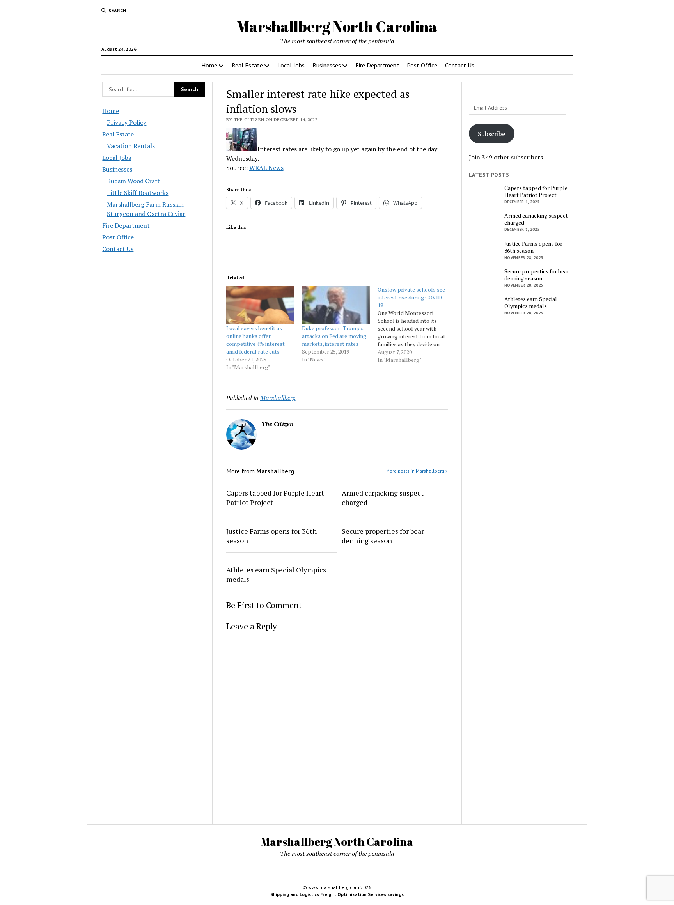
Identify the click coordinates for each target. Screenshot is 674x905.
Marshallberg (278, 397)
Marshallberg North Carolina (337, 26)
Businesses (326, 65)
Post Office (422, 65)
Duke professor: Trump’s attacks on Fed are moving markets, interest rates (334, 335)
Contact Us (459, 65)
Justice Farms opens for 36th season (271, 535)
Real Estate (247, 65)
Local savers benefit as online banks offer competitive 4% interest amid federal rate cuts (255, 339)
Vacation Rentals (131, 146)
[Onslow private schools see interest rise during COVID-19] (415, 325)
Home (209, 65)
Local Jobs (291, 65)
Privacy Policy (126, 122)
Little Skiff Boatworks (137, 192)
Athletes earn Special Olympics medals (276, 574)
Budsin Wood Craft (133, 181)
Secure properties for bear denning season (383, 535)
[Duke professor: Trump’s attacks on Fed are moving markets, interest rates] (336, 305)
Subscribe (491, 133)
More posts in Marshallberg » (417, 471)
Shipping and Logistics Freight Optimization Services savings (337, 894)
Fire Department (377, 65)
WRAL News (266, 167)
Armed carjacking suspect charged (383, 497)
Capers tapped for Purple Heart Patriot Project (275, 497)
